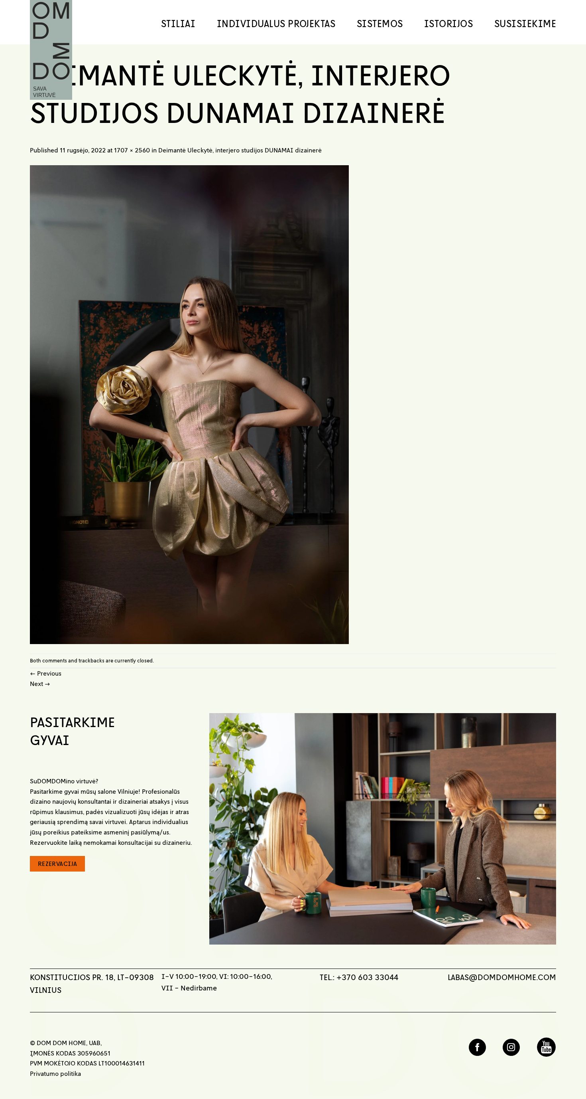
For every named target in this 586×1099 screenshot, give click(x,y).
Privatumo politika (55, 1073)
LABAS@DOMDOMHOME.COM (502, 977)
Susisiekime (525, 23)
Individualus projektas (276, 23)
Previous (45, 673)
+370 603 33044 (367, 977)
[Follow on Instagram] (511, 1047)
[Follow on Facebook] (477, 1047)
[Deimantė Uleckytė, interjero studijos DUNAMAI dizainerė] (189, 404)
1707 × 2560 (132, 150)
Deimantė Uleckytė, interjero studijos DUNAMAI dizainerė (240, 150)
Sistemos (380, 23)
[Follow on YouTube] (546, 1047)
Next (40, 684)
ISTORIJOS (448, 23)
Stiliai (178, 23)
